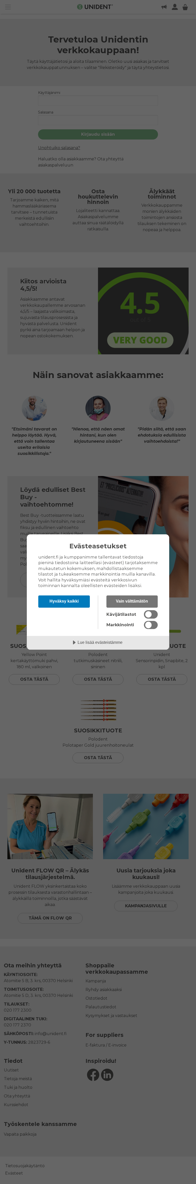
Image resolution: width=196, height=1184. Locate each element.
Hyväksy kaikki (64, 601)
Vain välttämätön (132, 601)
